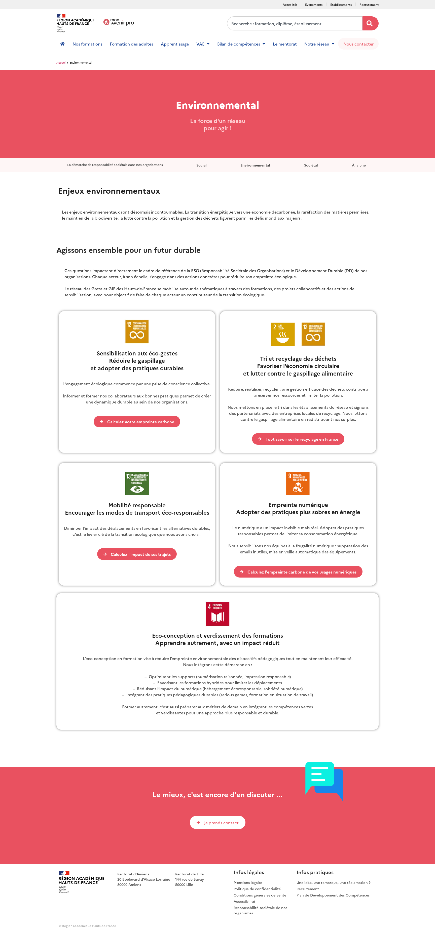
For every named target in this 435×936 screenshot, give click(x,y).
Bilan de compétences (238, 44)
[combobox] (294, 23)
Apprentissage (175, 44)
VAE (200, 44)
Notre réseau (316, 44)
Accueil (61, 62)
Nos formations (87, 44)
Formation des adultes (131, 44)
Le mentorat (285, 44)
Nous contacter (358, 44)
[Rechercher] (370, 23)
